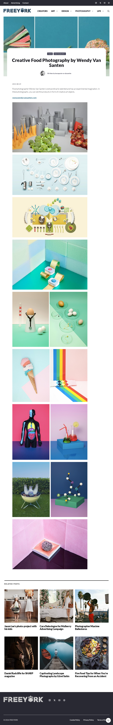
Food (50, 54)
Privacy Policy (88, 720)
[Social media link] (96, 3)
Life (99, 11)
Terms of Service (103, 720)
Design (65, 11)
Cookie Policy (75, 720)
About (6, 3)
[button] (107, 11)
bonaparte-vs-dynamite (63, 73)
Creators (42, 11)
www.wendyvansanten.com (24, 98)
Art (53, 11)
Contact (26, 3)
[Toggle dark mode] (108, 720)
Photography (82, 11)
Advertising (15, 3)
